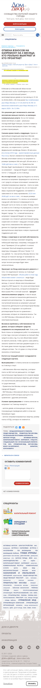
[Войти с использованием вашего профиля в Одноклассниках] (9, 468)
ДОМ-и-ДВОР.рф (8, 658)
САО (31, 593)
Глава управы (28, 553)
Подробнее (8, 684)
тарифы (24, 595)
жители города (9, 438)
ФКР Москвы (32, 444)
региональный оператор (27, 442)
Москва (26, 570)
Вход (6, 466)
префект (33, 583)
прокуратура (8, 585)
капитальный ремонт (11, 440)
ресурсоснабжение (21, 593)
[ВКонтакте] (20, 427)
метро (17, 568)
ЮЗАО (34, 608)
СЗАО (5, 595)
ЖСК (9, 444)
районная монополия (21, 588)
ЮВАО (29, 608)
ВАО (36, 545)
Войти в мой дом (19, 24)
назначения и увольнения (20, 573)
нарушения (7, 575)
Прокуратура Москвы (21, 585)
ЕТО (13, 558)
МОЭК (34, 570)
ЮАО (25, 608)
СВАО (35, 593)
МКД (34, 568)
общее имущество (10, 433)
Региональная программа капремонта (18, 435)
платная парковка (28, 580)
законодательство (12, 561)
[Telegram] (16, 427)
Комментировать (22, 483)
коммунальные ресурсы (13, 565)
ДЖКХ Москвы (25, 555)
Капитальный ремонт (9, 47)
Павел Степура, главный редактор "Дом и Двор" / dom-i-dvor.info (20, 65)
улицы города (33, 597)
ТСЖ (4, 444)
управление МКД (20, 444)
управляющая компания (14, 603)
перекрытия (8, 580)
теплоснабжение (9, 597)
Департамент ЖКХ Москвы (11, 555)
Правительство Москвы (28, 433)
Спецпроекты (20, 46)
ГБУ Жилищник (25, 550)
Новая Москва (17, 575)
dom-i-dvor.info (23, 658)
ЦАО (11, 608)
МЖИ (26, 568)
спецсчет (33, 440)
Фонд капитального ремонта (20, 431)
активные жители (30, 438)
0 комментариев (31, 67)
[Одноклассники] (23, 427)
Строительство (14, 595)
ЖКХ (31, 558)
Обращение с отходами (20, 523)
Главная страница (7, 46)
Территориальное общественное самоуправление (21, 533)
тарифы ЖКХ (32, 595)
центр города (18, 608)
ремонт (17, 590)
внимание (7, 548)
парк (27, 578)
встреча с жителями (20, 548)
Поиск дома (19, 29)
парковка (34, 578)
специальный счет (10, 442)
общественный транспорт (13, 578)
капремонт (25, 440)
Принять (32, 684)
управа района (11, 600)
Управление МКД (27, 600)
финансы (19, 605)
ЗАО (25, 560)
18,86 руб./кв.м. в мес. (10, 164)
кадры (34, 560)
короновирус (8, 448)
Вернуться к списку (11, 455)
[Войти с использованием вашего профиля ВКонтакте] (5, 468)
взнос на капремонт (11, 446)
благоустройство (26, 545)
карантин (33, 446)
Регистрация (15, 466)
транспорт (20, 597)
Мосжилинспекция (11, 570)
